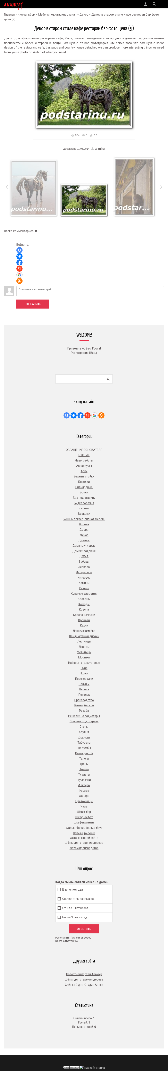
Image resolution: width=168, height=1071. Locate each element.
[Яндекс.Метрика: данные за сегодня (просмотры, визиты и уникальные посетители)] (92, 1068)
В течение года (72, 889)
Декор (83, 14)
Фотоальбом (26, 14)
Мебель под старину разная (57, 14)
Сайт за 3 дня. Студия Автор (84, 984)
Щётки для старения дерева (84, 979)
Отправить (33, 304)
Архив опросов (82, 937)
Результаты (62, 937)
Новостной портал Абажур (84, 974)
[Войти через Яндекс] (19, 269)
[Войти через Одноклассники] (19, 281)
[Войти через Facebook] (19, 262)
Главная (9, 14)
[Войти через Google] (19, 275)
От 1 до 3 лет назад (75, 908)
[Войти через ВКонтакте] (19, 256)
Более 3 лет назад (74, 917)
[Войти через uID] (19, 250)
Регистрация (80, 352)
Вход (93, 352)
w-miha (100, 148)
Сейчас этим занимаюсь (78, 898)
